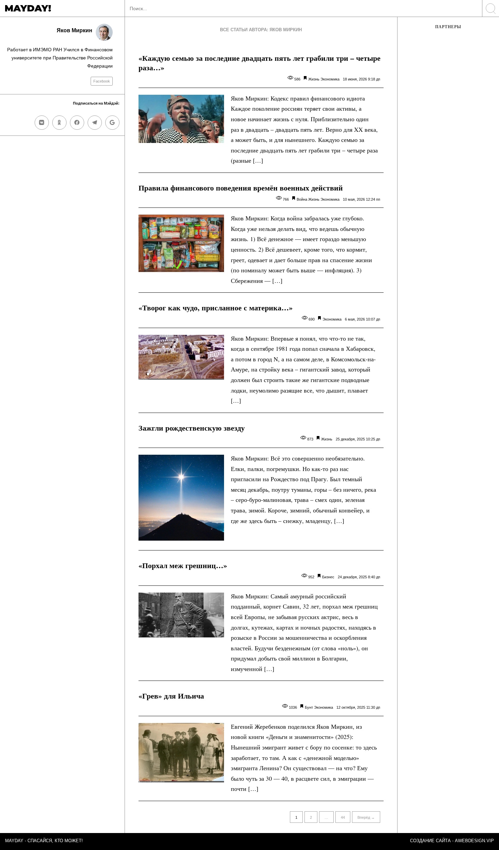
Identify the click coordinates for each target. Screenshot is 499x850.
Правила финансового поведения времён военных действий (240, 187)
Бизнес (328, 577)
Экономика (329, 79)
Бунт (309, 707)
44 (343, 817)
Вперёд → (366, 817)
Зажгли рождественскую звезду (191, 427)
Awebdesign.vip (474, 840)
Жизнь (313, 79)
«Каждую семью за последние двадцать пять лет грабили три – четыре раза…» (259, 62)
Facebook (101, 81)
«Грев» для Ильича (171, 695)
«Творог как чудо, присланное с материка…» (215, 307)
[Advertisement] (448, 148)
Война (302, 199)
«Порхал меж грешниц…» (182, 565)
